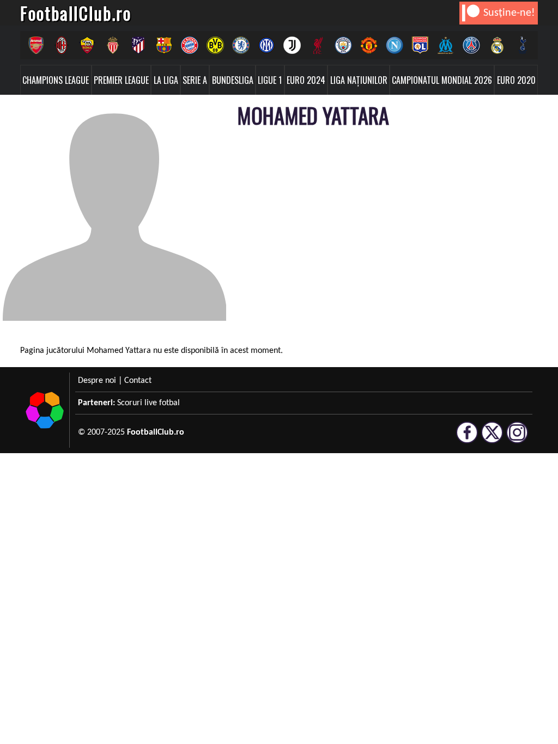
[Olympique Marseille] (445, 45)
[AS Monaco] (112, 45)
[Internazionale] (266, 45)
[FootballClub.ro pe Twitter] (492, 438)
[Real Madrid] (497, 45)
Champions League (55, 80)
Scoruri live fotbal (148, 403)
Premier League (121, 80)
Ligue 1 (270, 80)
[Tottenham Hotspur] (522, 45)
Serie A (195, 80)
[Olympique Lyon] (420, 45)
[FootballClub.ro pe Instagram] (517, 438)
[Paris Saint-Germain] (471, 45)
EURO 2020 (516, 80)
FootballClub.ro (75, 13)
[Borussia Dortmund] (215, 45)
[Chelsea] (240, 45)
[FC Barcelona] (164, 45)
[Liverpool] (317, 45)
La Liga (166, 80)
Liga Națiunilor (358, 80)
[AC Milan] (61, 45)
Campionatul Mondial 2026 (442, 80)
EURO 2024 (306, 80)
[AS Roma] (87, 45)
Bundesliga (232, 80)
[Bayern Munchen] (189, 45)
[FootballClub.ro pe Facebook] (467, 438)
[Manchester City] (343, 45)
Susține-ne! (509, 13)
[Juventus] (292, 45)
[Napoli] (394, 45)
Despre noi (97, 380)
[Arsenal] (35, 45)
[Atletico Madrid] (138, 45)
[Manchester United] (368, 45)
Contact (137, 380)
